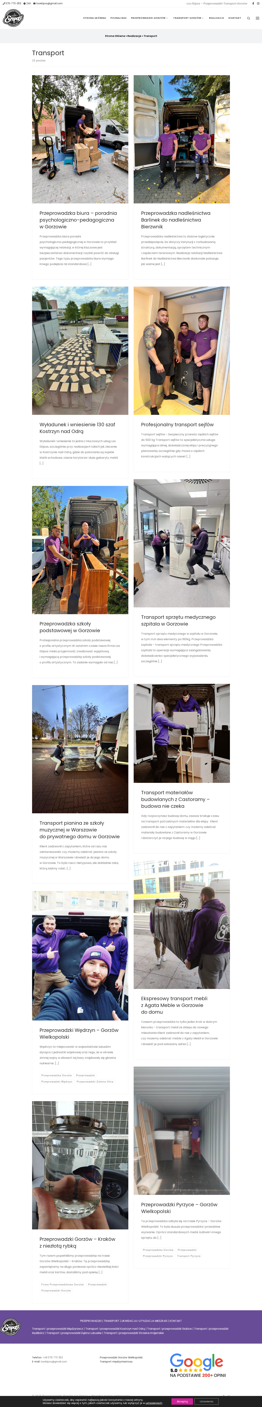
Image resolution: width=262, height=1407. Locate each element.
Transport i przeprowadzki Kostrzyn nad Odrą (115, 1329)
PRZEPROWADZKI (91, 1321)
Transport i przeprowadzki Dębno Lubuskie (74, 1333)
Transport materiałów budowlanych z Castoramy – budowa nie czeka (175, 799)
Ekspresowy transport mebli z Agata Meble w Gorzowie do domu (174, 1005)
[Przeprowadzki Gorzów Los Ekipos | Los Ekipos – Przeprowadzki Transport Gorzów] (13, 17)
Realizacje (134, 36)
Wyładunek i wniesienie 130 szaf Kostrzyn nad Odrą (77, 428)
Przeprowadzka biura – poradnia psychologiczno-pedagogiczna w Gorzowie (78, 220)
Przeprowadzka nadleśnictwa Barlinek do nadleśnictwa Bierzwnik (175, 220)
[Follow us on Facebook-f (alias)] (253, 3)
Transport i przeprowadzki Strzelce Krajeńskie (134, 1333)
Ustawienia (206, 1401)
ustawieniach (154, 1403)
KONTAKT (176, 1321)
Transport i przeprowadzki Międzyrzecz (57, 1329)
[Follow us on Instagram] (258, 3)
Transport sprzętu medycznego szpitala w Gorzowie (178, 620)
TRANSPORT (112, 1321)
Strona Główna (115, 36)
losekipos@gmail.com (54, 1361)
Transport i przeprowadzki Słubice (169, 1329)
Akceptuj (182, 1401)
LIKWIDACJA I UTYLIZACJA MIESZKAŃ (144, 1321)
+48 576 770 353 (53, 1357)
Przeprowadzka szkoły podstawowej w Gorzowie (70, 627)
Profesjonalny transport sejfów (177, 424)
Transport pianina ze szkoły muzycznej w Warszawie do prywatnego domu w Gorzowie (80, 830)
